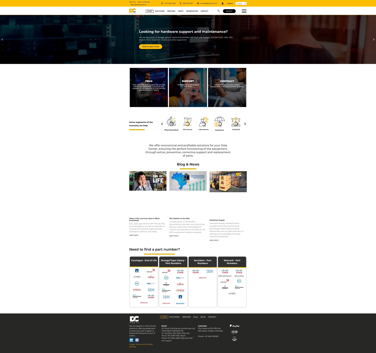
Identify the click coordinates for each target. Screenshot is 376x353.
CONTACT (204, 11)
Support (230, 3)
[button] (219, 11)
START (149, 11)
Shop (195, 317)
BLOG (203, 317)
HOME (164, 317)
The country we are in (138, 4)
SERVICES (171, 11)
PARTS (180, 11)
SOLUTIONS (159, 11)
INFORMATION (192, 11)
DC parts (244, 11)
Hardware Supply (217, 220)
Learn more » (134, 235)
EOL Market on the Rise (179, 218)
